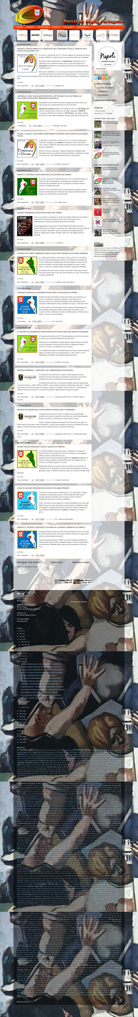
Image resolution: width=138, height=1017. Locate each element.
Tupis (81, 982)
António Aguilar (100, 762)
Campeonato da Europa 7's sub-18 (102, 783)
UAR (102, 982)
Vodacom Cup (79, 988)
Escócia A (45, 825)
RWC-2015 (21, 946)
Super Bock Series (80, 962)
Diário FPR (116, 811)
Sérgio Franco (23, 952)
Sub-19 (51, 960)
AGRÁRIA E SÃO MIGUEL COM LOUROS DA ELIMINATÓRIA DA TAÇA (111, 143)
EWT (67, 831)
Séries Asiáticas (65, 952)
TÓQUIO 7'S (70, 976)
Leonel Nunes (30, 875)
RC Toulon (107, 929)
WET (49, 990)
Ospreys (71, 907)
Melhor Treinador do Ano (54, 890)
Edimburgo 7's (85, 817)
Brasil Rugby (34, 777)
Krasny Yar (86, 873)
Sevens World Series (36, 954)
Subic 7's (86, 960)
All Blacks (112, 758)
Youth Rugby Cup (33, 994)
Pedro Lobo (29, 915)
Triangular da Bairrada (38, 982)
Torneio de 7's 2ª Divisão (98, 976)
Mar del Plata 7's (82, 886)
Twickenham (89, 982)
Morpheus (59, 896)
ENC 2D (43, 821)
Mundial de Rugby (22, 898)
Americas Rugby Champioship (89, 760)
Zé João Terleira (69, 994)
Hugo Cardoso (97, 854)
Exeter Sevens (91, 831)
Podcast (76, 917)
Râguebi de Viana (63, 927)
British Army (84, 777)
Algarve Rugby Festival (100, 758)
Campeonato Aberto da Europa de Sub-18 (88, 781)
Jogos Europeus (35, 867)
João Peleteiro (98, 862)
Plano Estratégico (58, 917)
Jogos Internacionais (49, 867)
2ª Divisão (56, 126)
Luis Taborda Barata (72, 882)
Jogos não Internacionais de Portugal (81, 867)
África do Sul (65, 756)
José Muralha (101, 869)
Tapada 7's (85, 972)
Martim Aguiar (66, 888)
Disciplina (50, 813)
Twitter (97, 982)
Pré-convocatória (65, 921)
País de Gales (39, 909)
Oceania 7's (118, 903)
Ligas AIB (84, 875)
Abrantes (59, 754)
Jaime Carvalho (114, 858)
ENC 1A (118, 819)
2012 (21, 733)
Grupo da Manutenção (65, 519)
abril (22, 702)
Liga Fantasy (49, 875)
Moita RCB (96, 894)
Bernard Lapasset (24, 773)
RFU (103, 933)
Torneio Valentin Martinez (83, 980)
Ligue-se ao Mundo (95, 875)
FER (18, 835)
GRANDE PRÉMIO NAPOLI (82, 848)
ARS (69, 767)
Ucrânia (114, 982)
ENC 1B (23, 821)
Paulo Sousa (59, 913)
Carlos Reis (94, 791)
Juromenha (101, 871)
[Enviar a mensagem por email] (36, 86)
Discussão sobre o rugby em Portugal (66, 813)
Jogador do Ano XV (107, 865)
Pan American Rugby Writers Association (76, 909)
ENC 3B (56, 821)
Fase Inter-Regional (70, 833)
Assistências (20, 769)
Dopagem (74, 815)
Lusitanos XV (102, 882)
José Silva (33, 871)
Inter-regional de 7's (104, 856)
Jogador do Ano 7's (93, 864)
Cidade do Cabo (38, 796)
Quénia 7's (112, 925)
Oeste (58, 905)
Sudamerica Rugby (96, 960)
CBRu (35, 794)
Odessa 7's (43, 905)
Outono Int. (80, 907)
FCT (79, 833)
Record (29, 931)
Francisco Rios (62, 842)
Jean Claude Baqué (59, 860)
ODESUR (52, 905)
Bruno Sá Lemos (26, 779)
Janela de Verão (37, 860)
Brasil (119, 775)
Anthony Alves (79, 762)
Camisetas (63, 781)
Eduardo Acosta (114, 817)
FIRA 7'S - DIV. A (50, 837)
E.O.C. (19, 817)
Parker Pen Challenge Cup (40, 911)
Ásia (74, 767)
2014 (21, 728)
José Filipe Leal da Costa (53, 869)
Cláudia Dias (87, 798)
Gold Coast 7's (87, 846)
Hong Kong (56, 854)
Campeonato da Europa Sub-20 (50, 785)
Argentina (50, 767)
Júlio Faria (92, 871)
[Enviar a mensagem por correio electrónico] (32, 86)
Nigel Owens (75, 900)
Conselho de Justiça (32, 804)
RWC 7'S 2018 (103, 944)
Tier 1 (92, 974)
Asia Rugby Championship (85, 767)
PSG (18, 925)
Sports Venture (115, 956)
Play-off (72, 282)
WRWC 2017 (65, 992)
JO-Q (68, 860)
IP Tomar (45, 858)
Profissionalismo (21, 923)
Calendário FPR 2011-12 (24, 781)
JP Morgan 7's (56, 871)
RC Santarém (98, 929)
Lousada (60, 880)
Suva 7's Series (70, 965)
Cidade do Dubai (50, 796)
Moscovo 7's (76, 897)
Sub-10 (104, 958)
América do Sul (57, 760)
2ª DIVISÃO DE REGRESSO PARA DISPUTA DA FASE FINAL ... (41, 684)
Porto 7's (116, 917)
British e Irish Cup (95, 777)
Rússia (35, 944)
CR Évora (54, 806)
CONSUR (43, 804)
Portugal (42, 919)
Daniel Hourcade (100, 808)
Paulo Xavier (68, 913)
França (78, 840)
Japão (48, 860)
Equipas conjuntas (83, 823)
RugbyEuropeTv (89, 942)
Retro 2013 (96, 934)
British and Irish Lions (71, 777)
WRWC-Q (83, 992)
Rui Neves (99, 942)
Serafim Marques (116, 950)
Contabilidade (52, 804)
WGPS (55, 990)
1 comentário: (21, 321)
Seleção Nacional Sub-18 (46, 950)
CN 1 (32, 800)
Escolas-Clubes (109, 825)
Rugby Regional (21, 942)
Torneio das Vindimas (83, 976)
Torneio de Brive (22, 978)
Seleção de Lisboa (57, 948)
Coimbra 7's (50, 800)
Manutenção (57, 886)
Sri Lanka (35, 958)
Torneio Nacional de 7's (67, 980)
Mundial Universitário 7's (57, 898)
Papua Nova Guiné (114, 909)
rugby (96, 936)
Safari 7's (52, 946)
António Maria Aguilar (43, 764)
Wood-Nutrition (93, 990)
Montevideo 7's (49, 896)
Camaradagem (54, 781)
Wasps (27, 990)
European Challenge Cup (53, 829)
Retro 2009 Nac (78, 933)
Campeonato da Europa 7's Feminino (67, 397)
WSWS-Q (106, 992)
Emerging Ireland (85, 819)
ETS (96, 827)
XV (112, 992)
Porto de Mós (33, 919)
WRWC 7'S (75, 992)
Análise (47, 762)
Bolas (61, 775)
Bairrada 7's (95, 769)
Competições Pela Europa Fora (76, 802)
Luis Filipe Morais (28, 882)
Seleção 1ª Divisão (45, 948)
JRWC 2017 (74, 871)
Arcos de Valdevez (35, 767)
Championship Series (80, 434)
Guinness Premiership (61, 852)
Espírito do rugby (45, 827)
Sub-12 (110, 958)
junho (23, 659)
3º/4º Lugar (104, 750)
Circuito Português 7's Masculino (58, 798)
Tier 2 (98, 974)
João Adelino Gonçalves (80, 860)
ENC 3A (49, 821)
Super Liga (99, 962)
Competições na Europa (24, 802)
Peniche (105, 915)
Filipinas (105, 835)
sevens (83, 952)
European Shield (68, 829)
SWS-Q (91, 965)
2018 (21, 716)
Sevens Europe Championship (112, 952)
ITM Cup (73, 858)
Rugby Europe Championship (43, 938)
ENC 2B (36, 821)
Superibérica (117, 962)
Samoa (70, 946)
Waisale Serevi (115, 988)
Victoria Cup (80, 986)
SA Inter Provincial (43, 946)
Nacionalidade (71, 898)
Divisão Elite (20, 815)
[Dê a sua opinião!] (38, 86)
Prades (45, 921)
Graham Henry (25, 848)
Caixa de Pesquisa (61, 779)
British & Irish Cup (57, 777)
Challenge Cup (66, 794)
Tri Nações (26, 982)
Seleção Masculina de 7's (107, 948)
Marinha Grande (42, 888)
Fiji (66, 836)
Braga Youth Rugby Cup (108, 775)
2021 (21, 639)
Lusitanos (93, 882)
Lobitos (82, 878)
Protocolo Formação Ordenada (99, 923)
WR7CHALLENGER (29, 992)
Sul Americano (25, 962)
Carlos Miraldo (74, 791)
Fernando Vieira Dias (33, 835)
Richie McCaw (62, 935)
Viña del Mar (20, 988)
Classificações (77, 798)
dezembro (24, 642)
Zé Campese (58, 994)
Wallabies (20, 990)
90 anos (41, 754)
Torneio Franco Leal (98, 978)
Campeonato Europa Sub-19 (73, 787)
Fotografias (42, 840)
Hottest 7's (80, 854)
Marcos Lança (21, 888)
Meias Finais (62, 202)
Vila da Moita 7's (114, 986)
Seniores (92, 950)
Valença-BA (75, 984)
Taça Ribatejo (47, 971)
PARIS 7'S (28, 911)
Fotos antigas (51, 840)
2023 (21, 633)
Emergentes (73, 819)
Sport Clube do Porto (92, 956)
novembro (24, 644)
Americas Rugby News (107, 760)
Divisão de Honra (110, 813)
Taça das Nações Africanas (105, 967)
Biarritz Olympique (79, 773)
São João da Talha (105, 946)
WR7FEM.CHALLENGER (45, 992)
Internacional (20, 858)
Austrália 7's (49, 769)
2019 (21, 714)
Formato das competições (109, 837)
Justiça (25, 873)
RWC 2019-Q (74, 944)
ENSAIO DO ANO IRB (98, 821)
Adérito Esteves (24, 756)
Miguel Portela (102, 892)
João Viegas (30, 864)
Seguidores (34, 948)
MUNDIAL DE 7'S (98, 896)
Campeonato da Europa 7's (63, 434)
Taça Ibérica (114, 970)
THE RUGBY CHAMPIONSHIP (58, 974)
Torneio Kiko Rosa (51, 980)
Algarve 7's (87, 758)
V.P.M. (67, 984)
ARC (18, 767)
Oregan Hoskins (48, 907)
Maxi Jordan (89, 888)
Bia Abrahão (68, 773)
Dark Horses (27, 810)
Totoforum (95, 980)
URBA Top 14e (51, 984)
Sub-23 (74, 960)
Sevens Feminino (24, 954)
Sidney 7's (68, 954)
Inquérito (75, 856)
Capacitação (20, 791)
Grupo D (55, 850)
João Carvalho (117, 860)
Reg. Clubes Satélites (47, 932)
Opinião (27, 907)
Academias (88, 754)
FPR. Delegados (69, 840)
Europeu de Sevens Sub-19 (103, 829)
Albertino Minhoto (51, 758)
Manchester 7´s (80, 884)
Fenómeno (116, 833)
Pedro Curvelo (100, 913)
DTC (80, 815)
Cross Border (115, 806)
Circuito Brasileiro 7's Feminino (81, 796)
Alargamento (40, 758)
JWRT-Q (46, 873)
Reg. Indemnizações (62, 931)
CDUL (41, 794)
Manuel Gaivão (21, 886)
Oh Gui (65, 905)
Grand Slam (44, 848)
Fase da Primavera (32, 833)
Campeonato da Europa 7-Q (110, 781)
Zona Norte (114, 994)
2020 (21, 711)
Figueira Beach (55, 836)
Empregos (103, 819)
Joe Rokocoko (62, 864)
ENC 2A (29, 821)
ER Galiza (108, 823)
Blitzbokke (35, 775)
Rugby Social (49, 942)
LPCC (66, 880)
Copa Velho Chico (102, 804)
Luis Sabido (47, 882)
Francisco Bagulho (89, 840)
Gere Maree (115, 844)
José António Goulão (38, 869)
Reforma (36, 931)
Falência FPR (109, 831)
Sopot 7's (74, 956)
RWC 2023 (84, 944)
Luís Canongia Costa (104, 880)
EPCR (34, 823)
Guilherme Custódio (113, 850)
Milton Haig (59, 894)
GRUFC (21, 850)
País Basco (30, 909)
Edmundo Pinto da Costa (101, 817)
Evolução (54, 831)
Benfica (119, 771)
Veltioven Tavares (44, 986)
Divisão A (91, 813)
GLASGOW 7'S (65, 846)
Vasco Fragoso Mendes (112, 984)
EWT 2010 (74, 831)
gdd (69, 844)
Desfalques (92, 810)
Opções (72, 905)
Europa (102, 827)
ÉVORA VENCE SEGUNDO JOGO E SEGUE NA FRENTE (41, 447)
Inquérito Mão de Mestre (88, 856)
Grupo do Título (96, 850)
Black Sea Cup (117, 773)
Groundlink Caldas (115, 848)
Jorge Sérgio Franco (24, 869)
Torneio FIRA (85, 978)
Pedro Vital (98, 915)
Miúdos (66, 894)
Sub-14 (19, 960)
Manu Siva (91, 884)
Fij (62, 835)
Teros (25, 974)
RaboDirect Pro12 (29, 927)
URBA (32, 984)
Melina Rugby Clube (80, 890)
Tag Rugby (77, 971)
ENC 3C (63, 821)
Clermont (95, 798)
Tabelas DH (115, 965)
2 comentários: (22, 126)
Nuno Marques (62, 903)
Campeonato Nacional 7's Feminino (52, 789)
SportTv (19, 958)
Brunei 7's (112, 777)
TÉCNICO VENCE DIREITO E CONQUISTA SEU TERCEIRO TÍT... (42, 664)
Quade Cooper (73, 925)
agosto (23, 653)
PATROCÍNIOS (67, 911)
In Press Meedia (35, 856)
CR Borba (39, 806)
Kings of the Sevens (75, 873)
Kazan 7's (65, 873)
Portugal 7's (53, 919)
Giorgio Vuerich (53, 846)
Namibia (86, 898)
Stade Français (74, 958)
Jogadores (118, 864)
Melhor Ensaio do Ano (113, 888)
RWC (43, 944)
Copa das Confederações (88, 804)
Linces (19, 437)
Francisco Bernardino (115, 840)
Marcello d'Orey (114, 886)
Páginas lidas (20, 909)
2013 (21, 731)
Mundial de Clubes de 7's (112, 896)
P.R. (94, 907)
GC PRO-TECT (52, 844)
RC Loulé (60, 929)
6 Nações (34, 752)
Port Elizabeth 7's (92, 917)
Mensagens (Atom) (31, 567)
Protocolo (86, 923)
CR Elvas (46, 806)
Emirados (95, 819)
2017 (21, 719)
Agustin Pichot (115, 756)
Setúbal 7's (75, 952)
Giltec (30, 846)
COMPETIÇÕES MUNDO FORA (110, 800)
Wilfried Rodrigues (66, 990)
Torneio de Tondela (73, 978)
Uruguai (59, 984)
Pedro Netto (47, 915)
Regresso (80, 931)
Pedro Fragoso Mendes (112, 913)
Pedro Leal (20, 915)
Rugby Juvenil (29, 940)
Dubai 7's (106, 815)
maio (22, 661)
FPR (58, 840)
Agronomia (105, 756)
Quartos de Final (93, 925)
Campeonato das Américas (71, 785)
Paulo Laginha (30, 913)
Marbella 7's (93, 886)
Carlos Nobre (84, 791)
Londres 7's (21, 880)
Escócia (36, 825)
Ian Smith (106, 854)
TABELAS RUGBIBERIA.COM (50, 967)
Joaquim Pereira (40, 865)
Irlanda (58, 858)
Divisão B (99, 813)
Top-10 (61, 976)
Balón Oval (116, 769)
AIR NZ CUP (31, 758)
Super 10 (50, 962)
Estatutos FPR (82, 827)
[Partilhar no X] (40, 86)
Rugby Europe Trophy (107, 938)
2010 (21, 739)
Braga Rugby (94, 775)
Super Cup (90, 962)
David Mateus (47, 810)
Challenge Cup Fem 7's (80, 793)
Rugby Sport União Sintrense (64, 942)
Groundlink (103, 848)
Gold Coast (76, 846)
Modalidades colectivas (77, 894)
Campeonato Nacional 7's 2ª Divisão (30, 789)
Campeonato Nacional (93, 787)
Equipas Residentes (96, 823)
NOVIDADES (41, 903)
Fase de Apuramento (47, 833)
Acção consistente (106, 754)
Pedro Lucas (38, 915)
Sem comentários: (23, 86)
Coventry (30, 806)
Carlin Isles (35, 791)
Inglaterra (55, 856)
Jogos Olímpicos (100, 867)
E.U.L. (50, 817)
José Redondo (111, 869)
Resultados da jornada (42, 934)
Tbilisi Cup (103, 971)
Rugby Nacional (61, 940)
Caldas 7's (81, 779)
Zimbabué (78, 994)
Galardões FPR (23, 844)
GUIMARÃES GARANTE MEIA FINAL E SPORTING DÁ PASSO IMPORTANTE (111, 200)
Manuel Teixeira (47, 886)
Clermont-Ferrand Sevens (107, 798)
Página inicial (56, 562)
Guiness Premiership (46, 852)
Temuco (19, 974)
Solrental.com (53, 956)
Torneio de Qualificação (36, 978)
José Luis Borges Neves (77, 869)
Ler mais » (20, 82)
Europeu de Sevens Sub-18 (83, 829)
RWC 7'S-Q (114, 944)
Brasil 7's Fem (24, 777)
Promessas (58, 923)
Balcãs (108, 769)
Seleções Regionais (60, 950)
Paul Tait (78, 911)
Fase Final (63, 126)
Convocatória (69, 804)
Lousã (53, 880)
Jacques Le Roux (84, 859)
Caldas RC (89, 779)
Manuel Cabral (101, 884)
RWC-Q (31, 946)
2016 (21, 722)
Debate (55, 810)
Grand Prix (34, 848)
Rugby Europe (28, 938)
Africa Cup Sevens (53, 756)
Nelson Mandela (51, 900)
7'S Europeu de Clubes (92, 752)
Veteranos (61, 986)
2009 (21, 742)
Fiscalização (79, 837)
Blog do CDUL (44, 775)
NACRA (79, 898)
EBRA (68, 817)
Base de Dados (57, 771)
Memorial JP (100, 890)
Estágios (62, 827)
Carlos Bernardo (44, 791)
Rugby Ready (115, 940)
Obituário (100, 903)
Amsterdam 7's (37, 762)
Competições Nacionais (41, 802)
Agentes (83, 756)
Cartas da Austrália (105, 791)
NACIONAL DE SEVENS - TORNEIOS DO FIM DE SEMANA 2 (111, 211)
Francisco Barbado (102, 840)
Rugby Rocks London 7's (36, 942)
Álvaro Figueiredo (30, 760)
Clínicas (119, 798)
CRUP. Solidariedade (45, 808)
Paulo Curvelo (105, 911)
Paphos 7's (103, 909)
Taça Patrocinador (36, 972)
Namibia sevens (104, 898)
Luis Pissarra (38, 882)
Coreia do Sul (21, 806)
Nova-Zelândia (29, 903)
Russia (27, 944)
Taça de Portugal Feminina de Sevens (39, 970)
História (117, 852)
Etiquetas (90, 827)
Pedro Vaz (89, 915)
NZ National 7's (90, 903)
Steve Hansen (84, 958)
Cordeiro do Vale (114, 804)
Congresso (20, 804)
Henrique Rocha (97, 852)
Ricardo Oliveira (51, 935)
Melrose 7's (91, 890)
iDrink (113, 854)
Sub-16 (26, 961)
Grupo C (46, 850)
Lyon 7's (32, 884)
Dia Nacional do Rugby (103, 811)
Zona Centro (86, 994)
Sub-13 (117, 958)
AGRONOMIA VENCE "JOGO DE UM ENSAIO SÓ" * (112, 190)
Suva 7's (61, 965)
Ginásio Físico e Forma (41, 846)
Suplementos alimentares (36, 965)
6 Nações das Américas (48, 752)
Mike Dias (32, 894)
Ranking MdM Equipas (103, 927)
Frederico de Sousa (103, 842)
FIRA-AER (69, 838)
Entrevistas (23, 823)
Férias (23, 835)
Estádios (54, 827)
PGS (35, 917)
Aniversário (70, 762)
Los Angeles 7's (32, 880)
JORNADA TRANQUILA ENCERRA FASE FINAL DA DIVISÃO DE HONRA (47, 293)
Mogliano (88, 894)
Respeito (31, 933)
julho (22, 656)
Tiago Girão (85, 974)
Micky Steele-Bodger (25, 892)
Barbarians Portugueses (33, 771)
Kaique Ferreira (55, 873)
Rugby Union (79, 942)
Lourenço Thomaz (45, 880)
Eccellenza (76, 817)
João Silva (22, 864)
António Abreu (89, 762)
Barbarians (20, 771)
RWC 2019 (63, 944)
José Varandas (46, 871)
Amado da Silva (44, 760)
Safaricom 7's (62, 946)
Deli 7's (61, 810)
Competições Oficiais (58, 802)
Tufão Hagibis (74, 982)
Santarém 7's (94, 946)
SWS (79, 965)
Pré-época (75, 921)
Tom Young (111, 974)
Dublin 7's (116, 815)
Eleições (42, 819)
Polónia (83, 917)
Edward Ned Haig (22, 819)
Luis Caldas (92, 880)
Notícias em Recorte (100, 900)
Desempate (69, 810)
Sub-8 (79, 960)
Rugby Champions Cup (108, 936)
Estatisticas (70, 827)
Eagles (62, 817)
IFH (118, 854)
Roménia (71, 936)
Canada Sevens (114, 789)
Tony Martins (35, 976)
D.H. (63, 86)
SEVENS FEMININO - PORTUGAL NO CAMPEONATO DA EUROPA (45, 370)
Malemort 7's (69, 884)
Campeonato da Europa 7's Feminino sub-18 (77, 783)
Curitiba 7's (57, 808)
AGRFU (98, 756)
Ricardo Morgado (27, 935)
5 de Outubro (114, 750)
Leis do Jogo (115, 873)
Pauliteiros (96, 911)
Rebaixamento (21, 931)
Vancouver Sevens (98, 984)
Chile (117, 794)
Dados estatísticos (88, 808)
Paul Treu (88, 911)
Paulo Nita (50, 913)
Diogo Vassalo (33, 813)
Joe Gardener (51, 864)
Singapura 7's (85, 954)
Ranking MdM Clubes (88, 927)
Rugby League (40, 940)
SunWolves (43, 962)
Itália (65, 858)
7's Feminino (59, 243)
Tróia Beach (65, 982)
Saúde (19, 948)
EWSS (61, 831)
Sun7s (35, 962)
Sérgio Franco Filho (34, 952)
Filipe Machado (96, 835)
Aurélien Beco (30, 769)
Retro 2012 (88, 934)
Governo (113, 846)
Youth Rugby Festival (47, 994)
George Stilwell (96, 844)
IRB (51, 858)
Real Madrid (115, 929)
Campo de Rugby (94, 789)
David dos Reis (37, 810)
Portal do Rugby (107, 917)
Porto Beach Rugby (22, 919)
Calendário (100, 779)
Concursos (103, 802)
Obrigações (108, 903)
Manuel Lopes (33, 886)
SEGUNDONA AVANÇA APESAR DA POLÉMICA (110, 122)
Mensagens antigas (81, 562)
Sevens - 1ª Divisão (96, 952)
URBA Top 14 (40, 984)
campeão (58, 86)
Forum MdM (24, 840)
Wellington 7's (41, 990)
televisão (116, 971)
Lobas (54, 878)
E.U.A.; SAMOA (42, 817)
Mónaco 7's (30, 896)
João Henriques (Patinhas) (35, 862)
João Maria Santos (62, 862)
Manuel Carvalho (114, 884)
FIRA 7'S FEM (60, 837)
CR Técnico (73, 806)
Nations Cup (23, 901)
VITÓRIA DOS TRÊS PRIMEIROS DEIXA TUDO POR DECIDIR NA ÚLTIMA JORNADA (52, 253)
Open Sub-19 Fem (101, 905)
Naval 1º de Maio (35, 900)
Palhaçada (50, 909)
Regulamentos (90, 932)
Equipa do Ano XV (44, 823)
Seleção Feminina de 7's (72, 948)
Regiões (72, 932)
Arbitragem (114, 765)
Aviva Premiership (80, 769)
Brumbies (104, 777)
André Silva (61, 762)
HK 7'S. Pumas (29, 854)
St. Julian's (53, 958)
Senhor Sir (84, 950)
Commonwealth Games (93, 800)
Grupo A (28, 850)
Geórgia (105, 844)
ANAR (54, 762)
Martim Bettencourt (78, 888)
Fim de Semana (114, 836)
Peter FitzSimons (27, 917)
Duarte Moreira (96, 815)
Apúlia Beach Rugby (102, 765)
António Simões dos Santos (59, 764)
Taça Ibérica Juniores (23, 971)
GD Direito (62, 844)
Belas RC (95, 771)
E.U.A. (25, 817)
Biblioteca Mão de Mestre (93, 773)
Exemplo (81, 831)
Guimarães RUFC (33, 852)
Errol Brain (28, 825)
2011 (21, 736)
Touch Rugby (105, 980)
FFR (42, 835)
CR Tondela (82, 806)
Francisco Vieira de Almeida (88, 842)
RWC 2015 (52, 944)
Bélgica (112, 771)
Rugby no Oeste (84, 940)
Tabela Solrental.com (103, 965)
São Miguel (116, 946)
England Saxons (72, 821)
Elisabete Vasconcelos (54, 819)
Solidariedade (43, 956)
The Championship (37, 974)
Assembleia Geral (114, 767)
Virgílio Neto (29, 988)
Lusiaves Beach (84, 882)
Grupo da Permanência (82, 850)
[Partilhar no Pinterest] (44, 86)
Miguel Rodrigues (114, 892)
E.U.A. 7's (33, 817)
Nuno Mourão (72, 903)
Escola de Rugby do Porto (83, 825)
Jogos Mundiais (62, 867)
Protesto (79, 923)
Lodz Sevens (115, 878)
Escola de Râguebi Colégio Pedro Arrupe (61, 825)
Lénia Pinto (20, 875)
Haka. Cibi (73, 852)
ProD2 (115, 921)
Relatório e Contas (103, 931)
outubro (23, 647)
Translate (109, 113)
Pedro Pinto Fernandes (60, 915)
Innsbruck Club (66, 856)
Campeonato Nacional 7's (112, 787)
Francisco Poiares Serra (38, 842)
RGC (108, 934)
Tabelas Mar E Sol (22, 967)
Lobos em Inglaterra (103, 878)
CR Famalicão (63, 806)
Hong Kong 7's (68, 854)
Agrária (91, 756)
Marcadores (102, 886)
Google (106, 846)
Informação (45, 856)
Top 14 (44, 976)
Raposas (43, 929)
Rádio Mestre (50, 927)
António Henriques (114, 763)
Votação (87, 988)
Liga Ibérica (58, 875)
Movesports (88, 896)
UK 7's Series (24, 984)
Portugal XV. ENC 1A (100, 919)
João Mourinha (73, 863)
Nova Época (111, 900)
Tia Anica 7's (75, 974)
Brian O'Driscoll (45, 777)
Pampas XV (59, 909)
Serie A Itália (45, 952)
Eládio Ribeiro (33, 819)
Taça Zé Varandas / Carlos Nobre (63, 971)
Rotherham (81, 936)
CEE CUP (56, 793)
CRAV (107, 806)
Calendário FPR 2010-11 (112, 779)
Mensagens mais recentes (29, 562)
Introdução (30, 858)
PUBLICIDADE (26, 925)
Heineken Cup (83, 852)
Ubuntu (108, 982)
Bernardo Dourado (37, 773)
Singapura (76, 954)
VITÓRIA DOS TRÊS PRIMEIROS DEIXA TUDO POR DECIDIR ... (41, 678)
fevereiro (24, 707)
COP (77, 804)
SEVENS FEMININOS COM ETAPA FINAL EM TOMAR (39, 213)
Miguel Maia (69, 892)
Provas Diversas (114, 923)
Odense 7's (34, 905)
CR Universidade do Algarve (95, 806)
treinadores (116, 980)
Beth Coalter (59, 773)
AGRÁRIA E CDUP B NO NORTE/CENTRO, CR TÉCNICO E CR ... (42, 667)
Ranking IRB (74, 927)
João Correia (22, 862)
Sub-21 (65, 960)
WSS (90, 992)
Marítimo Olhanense (54, 888)
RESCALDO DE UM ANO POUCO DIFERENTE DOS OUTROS (111, 154)
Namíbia (95, 898)
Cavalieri (28, 793)
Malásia (61, 884)
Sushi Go (53, 965)
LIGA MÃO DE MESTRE (72, 876)
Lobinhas (61, 878)
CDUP (49, 794)
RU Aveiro (89, 936)
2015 (21, 725)
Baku (102, 769)
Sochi (35, 956)
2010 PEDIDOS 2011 (65, 750)
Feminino (92, 833)
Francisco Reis (51, 842)
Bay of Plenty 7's (68, 771)
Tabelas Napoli (34, 967)
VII (95, 986)
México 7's (118, 890)
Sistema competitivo (104, 954)
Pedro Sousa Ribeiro (76, 915)
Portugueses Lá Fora (33, 921)
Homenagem (46, 854)
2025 (21, 631)
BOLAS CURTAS (71, 775)
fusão (112, 842)
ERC (115, 823)
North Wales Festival (86, 900)
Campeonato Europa (109, 785)
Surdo (47, 965)
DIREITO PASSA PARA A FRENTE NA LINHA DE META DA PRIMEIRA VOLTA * (111, 232)
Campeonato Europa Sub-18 (26, 787)
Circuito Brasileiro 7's (64, 796)
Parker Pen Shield (56, 911)
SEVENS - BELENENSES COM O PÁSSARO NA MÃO (111, 220)
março (23, 704)
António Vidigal (73, 765)
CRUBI (35, 808)
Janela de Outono (22, 860)
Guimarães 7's (21, 852)
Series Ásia (54, 952)
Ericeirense (20, 825)
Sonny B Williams (64, 956)
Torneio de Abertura (113, 976)
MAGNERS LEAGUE (46, 884)
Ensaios (108, 821)
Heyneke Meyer (108, 852)
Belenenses (104, 771)
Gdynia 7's (75, 844)
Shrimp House (58, 954)
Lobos (90, 878)
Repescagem (115, 932)
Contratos (61, 804)
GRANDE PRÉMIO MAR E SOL (60, 848)
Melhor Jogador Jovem (38, 890)
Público (34, 925)
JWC (31, 873)
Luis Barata (74, 880)
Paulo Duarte (115, 911)
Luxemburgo (113, 882)
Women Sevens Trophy (80, 990)
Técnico (110, 971)
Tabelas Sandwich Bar (71, 967)
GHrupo (19, 846)
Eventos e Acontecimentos (41, 831)
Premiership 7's (85, 921)
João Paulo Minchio (86, 862)
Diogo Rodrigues (21, 813)
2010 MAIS (43, 750)
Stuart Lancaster (95, 958)
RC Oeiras (89, 929)
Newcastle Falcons (63, 900)
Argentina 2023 (61, 767)
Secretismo (26, 948)
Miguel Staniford (22, 894)
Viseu (37, 988)
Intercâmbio (115, 856)
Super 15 (68, 962)
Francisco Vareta (73, 842)
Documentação (53, 815)
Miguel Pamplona (91, 892)
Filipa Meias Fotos (85, 835)
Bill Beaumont (107, 773)
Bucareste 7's (47, 779)
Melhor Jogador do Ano (23, 890)
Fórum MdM (33, 840)
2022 (21, 636)
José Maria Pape (91, 869)
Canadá (103, 789)
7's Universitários (32, 754)
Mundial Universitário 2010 (37, 898)
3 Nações (94, 750)
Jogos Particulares (116, 867)
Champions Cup (94, 794)
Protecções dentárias (69, 923)
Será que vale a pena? (103, 950)
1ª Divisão (58, 164)
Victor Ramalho (70, 986)
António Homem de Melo (28, 764)
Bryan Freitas (37, 779)
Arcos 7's (24, 767)
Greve (96, 848)
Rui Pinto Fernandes (111, 942)
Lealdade (106, 873)
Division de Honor (31, 815)
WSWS (98, 992)
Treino (19, 982)
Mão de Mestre (68, 886)
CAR (27, 791)
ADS (32, 756)
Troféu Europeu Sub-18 (52, 982)
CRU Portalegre (27, 808)
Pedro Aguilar (78, 913)
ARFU (43, 767)
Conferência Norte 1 (113, 802)
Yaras (25, 994)
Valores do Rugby (85, 984)
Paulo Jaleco (20, 913)
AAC (46, 754)
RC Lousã (68, 929)
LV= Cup (24, 884)
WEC (32, 990)
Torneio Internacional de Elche (35, 980)
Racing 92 (41, 927)
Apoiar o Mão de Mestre (87, 764)
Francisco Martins (24, 842)
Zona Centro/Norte (100, 994)
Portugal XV (88, 919)
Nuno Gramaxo (51, 903)
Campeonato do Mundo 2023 (90, 785)
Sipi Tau (94, 954)
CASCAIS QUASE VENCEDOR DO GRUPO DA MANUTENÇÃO (43, 488)
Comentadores (71, 800)
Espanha (33, 827)
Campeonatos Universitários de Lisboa (76, 789)
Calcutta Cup (72, 779)
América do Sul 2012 (71, 760)
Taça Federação (101, 970)
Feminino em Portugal (104, 833)
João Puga (107, 862)
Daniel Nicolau (111, 808)
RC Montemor (79, 929)
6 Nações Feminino (63, 752)
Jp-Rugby (65, 871)
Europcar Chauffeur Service (36, 829)
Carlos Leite (64, 791)
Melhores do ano (67, 890)
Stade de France (62, 958)
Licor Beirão (39, 876)
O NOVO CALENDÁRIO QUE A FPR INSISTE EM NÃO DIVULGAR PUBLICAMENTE (110, 180)
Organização (60, 907)
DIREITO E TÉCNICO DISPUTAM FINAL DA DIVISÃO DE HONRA (44, 175)
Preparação (106, 921)
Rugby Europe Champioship (62, 938)
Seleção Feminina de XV (90, 948)
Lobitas (76, 878)
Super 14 (59, 962)
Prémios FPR (97, 921)
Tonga (27, 976)
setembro (24, 650)
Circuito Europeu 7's (98, 796)
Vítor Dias (43, 988)
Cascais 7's (20, 794)
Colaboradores (60, 800)
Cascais (115, 791)
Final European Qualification (31, 837)
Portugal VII (78, 919)
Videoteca (89, 986)
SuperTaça (22, 965)
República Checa (22, 933)
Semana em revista (74, 950)
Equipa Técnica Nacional (59, 823)
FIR (42, 837)
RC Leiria (52, 929)
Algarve (80, 758)
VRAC (107, 988)
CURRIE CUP (66, 808)
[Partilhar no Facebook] (42, 86)
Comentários (80, 800)
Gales (32, 844)
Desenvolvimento (79, 811)
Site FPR (28, 956)
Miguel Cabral (47, 892)
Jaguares (105, 858)
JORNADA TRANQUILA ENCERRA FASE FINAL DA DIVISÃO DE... (42, 681)
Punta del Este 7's (60, 925)
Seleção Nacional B (31, 950)
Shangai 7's (48, 954)
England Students (84, 821)
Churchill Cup (27, 796)
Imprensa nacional (22, 856)
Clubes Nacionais (24, 800)
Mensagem (109, 890)
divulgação (44, 815)
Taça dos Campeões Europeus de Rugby (65, 970)
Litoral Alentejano (29, 878)
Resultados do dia (56, 933)
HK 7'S (19, 854)
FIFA (47, 835)
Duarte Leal (87, 815)
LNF (44, 878)
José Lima (65, 869)
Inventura (37, 858)
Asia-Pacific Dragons (100, 767)
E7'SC (56, 817)
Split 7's (81, 956)
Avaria (69, 769)
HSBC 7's (88, 854)
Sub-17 (35, 960)
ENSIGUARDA (117, 821)
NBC (43, 900)
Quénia (105, 925)
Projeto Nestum (48, 923)
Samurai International (82, 946)
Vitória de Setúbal (53, 988)
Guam (104, 850)
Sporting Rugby (104, 956)
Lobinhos (68, 878)
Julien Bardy (83, 871)
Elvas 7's (65, 819)
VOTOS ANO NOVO (97, 988)
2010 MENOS (52, 750)
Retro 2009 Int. (67, 933)
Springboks (27, 958)
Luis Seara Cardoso (58, 882)
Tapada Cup (94, 971)
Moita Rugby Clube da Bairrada (110, 894)
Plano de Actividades (45, 917)
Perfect (112, 915)
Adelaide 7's (117, 754)
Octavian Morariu (23, 905)
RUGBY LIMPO (50, 940)
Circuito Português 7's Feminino (35, 798)
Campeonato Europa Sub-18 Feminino (50, 787)
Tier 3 (104, 974)
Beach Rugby (86, 771)
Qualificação (82, 925)
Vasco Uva (34, 986)
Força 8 (97, 838)
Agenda (75, 756)
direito (41, 813)
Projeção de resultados (35, 923)
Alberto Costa (62, 758)
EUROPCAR (110, 827)
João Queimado (116, 862)
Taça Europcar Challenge (87, 969)
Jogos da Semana (24, 867)
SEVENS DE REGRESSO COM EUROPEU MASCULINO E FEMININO (46, 410)
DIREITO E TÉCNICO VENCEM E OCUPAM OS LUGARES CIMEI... (42, 698)
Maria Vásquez (31, 888)
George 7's (84, 844)
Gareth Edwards (40, 844)
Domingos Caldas (64, 815)
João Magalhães (50, 862)
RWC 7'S (93, 944)
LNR (49, 878)
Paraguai (19, 911)
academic (96, 754)
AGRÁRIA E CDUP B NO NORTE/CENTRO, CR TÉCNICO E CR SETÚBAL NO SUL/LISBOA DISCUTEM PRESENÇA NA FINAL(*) (49, 97)
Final (18, 838)
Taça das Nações (87, 967)
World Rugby (103, 990)
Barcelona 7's (46, 771)
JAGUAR (97, 858)
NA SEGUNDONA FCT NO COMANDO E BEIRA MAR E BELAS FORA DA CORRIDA (112, 133)
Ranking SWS (32, 929)
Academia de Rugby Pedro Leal (74, 754)
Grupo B (37, 850)
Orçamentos (37, 907)
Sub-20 (59, 960)
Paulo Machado (41, 913)
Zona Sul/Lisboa (23, 997)
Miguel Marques (79, 892)
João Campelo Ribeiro (104, 860)
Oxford (89, 907)
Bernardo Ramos (49, 773)
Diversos (82, 813)
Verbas (53, 986)
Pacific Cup (101, 907)
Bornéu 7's (85, 775)
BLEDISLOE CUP (24, 775)
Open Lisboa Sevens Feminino (85, 905)
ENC (111, 819)
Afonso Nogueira (41, 756)
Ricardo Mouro (39, 936)
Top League (54, 976)
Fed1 (84, 833)
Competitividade (92, 802)
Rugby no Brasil (72, 940)
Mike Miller (42, 894)
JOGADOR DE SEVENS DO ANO (77, 864)
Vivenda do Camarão (66, 988)
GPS (119, 846)
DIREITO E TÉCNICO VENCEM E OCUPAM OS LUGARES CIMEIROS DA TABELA (51, 527)
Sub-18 (42, 961)
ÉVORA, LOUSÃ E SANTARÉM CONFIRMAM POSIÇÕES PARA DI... (42, 670)
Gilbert (25, 846)
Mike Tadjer (50, 894)
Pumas (51, 925)
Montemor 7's (39, 896)
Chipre (19, 796)
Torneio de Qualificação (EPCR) (55, 978)
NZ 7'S (81, 903)
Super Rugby (108, 962)
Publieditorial (42, 925)
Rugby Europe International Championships (85, 937)
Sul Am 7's (107, 960)
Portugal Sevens (66, 919)
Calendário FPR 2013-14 (40, 781)
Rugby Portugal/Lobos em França (100, 940)
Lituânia (38, 878)
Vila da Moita (104, 986)
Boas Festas (54, 775)
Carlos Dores (55, 791)
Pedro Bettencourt (89, 913)
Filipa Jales (74, 836)
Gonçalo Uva (98, 846)
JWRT (38, 873)
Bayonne (77, 771)
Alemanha (71, 758)
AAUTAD (52, 754)
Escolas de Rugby (97, 825)
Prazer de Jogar (53, 921)
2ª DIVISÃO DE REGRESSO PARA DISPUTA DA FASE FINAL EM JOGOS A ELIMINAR (52, 332)
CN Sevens (40, 800)
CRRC (19, 808)
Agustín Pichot (21, 758)
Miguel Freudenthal (58, 892)
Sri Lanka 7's (43, 958)
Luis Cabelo (83, 880)
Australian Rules (60, 769)
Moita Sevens (20, 896)
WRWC (56, 992)
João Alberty (92, 860)
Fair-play (100, 831)
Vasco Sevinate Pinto (23, 986)
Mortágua (66, 896)
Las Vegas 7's (96, 873)
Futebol (119, 842)
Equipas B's (72, 823)
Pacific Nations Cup (113, 907)
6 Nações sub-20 (77, 752)
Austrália (39, 769)
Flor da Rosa (89, 838)
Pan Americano (93, 909)
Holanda (38, 854)
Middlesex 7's (36, 892)
